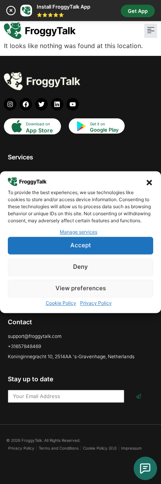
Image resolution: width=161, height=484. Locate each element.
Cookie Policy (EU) (100, 448)
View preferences (80, 288)
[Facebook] (26, 104)
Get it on (97, 123)
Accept (80, 245)
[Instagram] (10, 104)
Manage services (78, 232)
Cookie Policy (61, 303)
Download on (38, 123)
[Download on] (17, 126)
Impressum (131, 448)
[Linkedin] (57, 104)
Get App (138, 11)
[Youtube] (72, 104)
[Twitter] (41, 104)
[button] (149, 182)
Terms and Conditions (59, 448)
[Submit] (138, 396)
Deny (80, 267)
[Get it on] (81, 126)
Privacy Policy (96, 303)
